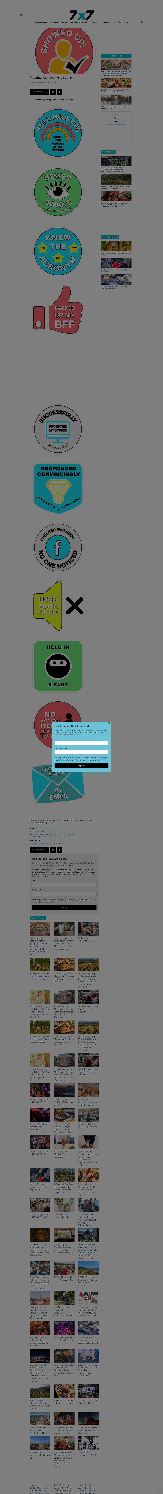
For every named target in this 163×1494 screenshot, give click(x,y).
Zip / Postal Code (61, 748)
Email (56, 739)
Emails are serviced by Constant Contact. (91, 760)
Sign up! (81, 766)
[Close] (109, 723)
